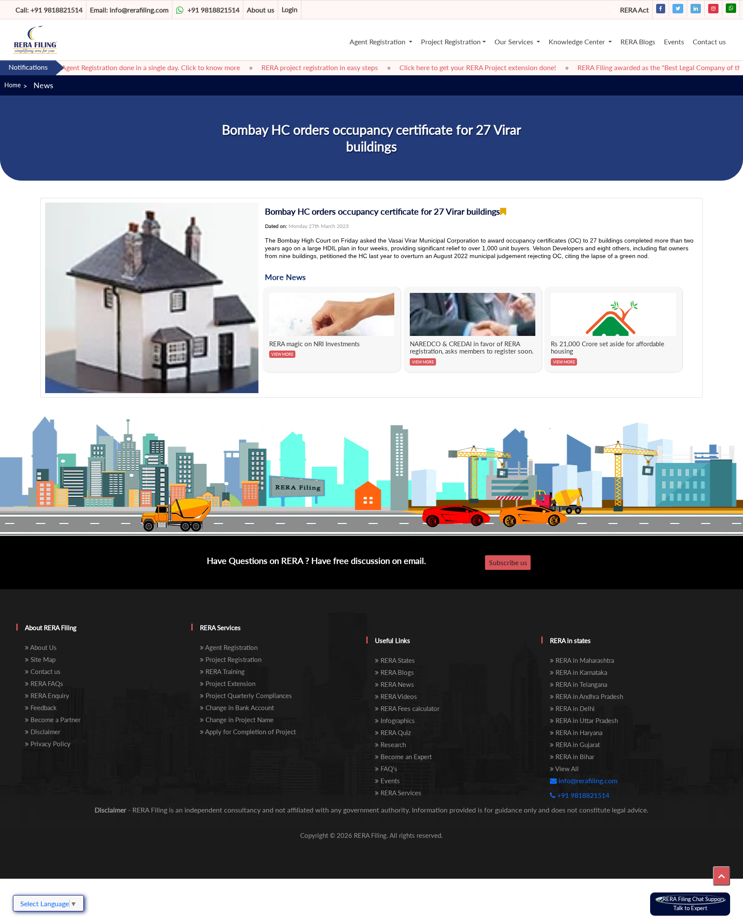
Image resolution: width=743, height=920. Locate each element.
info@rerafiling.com (129, 10)
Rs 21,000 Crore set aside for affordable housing (607, 347)
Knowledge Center (578, 41)
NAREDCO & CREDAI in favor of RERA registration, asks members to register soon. (472, 347)
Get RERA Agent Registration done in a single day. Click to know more (113, 67)
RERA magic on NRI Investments (314, 344)
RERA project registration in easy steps (297, 67)
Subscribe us (508, 562)
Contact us (709, 41)
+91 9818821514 (49, 10)
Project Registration (451, 41)
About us (260, 10)
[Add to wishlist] (503, 211)
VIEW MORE (282, 354)
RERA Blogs (637, 41)
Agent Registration (378, 41)
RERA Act (634, 10)
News (43, 85)
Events (674, 41)
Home (12, 85)
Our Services (514, 41)
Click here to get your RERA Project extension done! (456, 67)
